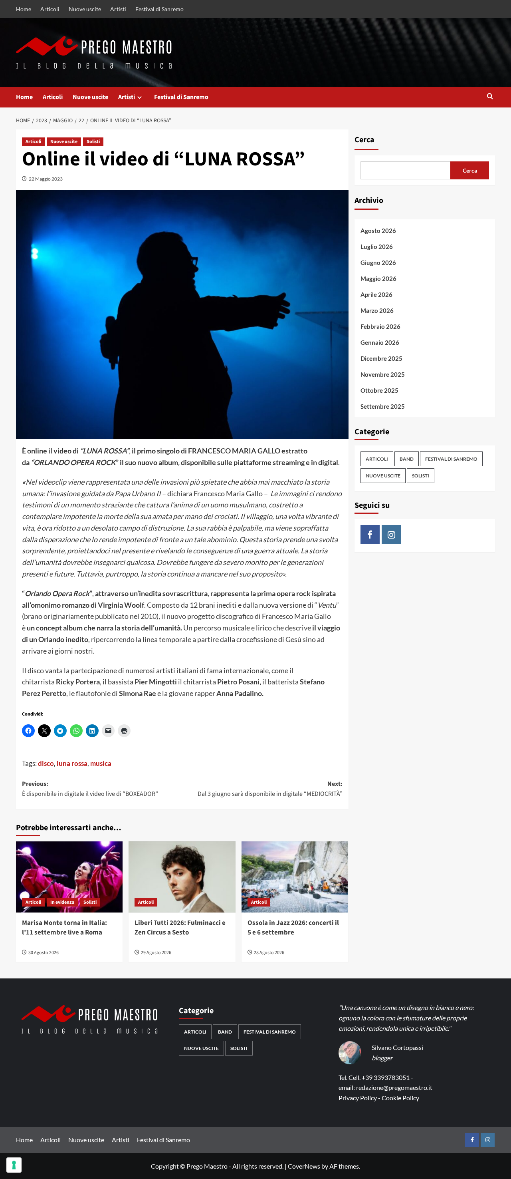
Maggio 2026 (378, 278)
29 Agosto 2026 (156, 952)
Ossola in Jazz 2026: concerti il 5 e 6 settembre (293, 927)
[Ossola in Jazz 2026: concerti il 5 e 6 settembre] (295, 877)
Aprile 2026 (376, 294)
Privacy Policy (358, 1097)
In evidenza (62, 902)
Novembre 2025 (382, 374)
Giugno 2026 (378, 262)
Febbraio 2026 (380, 326)
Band (407, 459)
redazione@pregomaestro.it (394, 1087)
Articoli (49, 9)
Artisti (118, 9)
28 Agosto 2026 (269, 952)
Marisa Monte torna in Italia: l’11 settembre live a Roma (64, 927)
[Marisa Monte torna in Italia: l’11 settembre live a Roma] (69, 877)
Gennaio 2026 (379, 342)
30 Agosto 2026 (43, 952)
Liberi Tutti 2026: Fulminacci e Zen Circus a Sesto (180, 927)
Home (23, 9)
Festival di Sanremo (159, 9)
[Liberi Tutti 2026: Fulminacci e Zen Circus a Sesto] (182, 877)
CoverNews (304, 1166)
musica (100, 763)
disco (46, 763)
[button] (490, 97)
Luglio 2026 (376, 246)
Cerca (364, 139)
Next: (270, 789)
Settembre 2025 (382, 406)
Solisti (93, 141)
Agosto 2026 (378, 230)
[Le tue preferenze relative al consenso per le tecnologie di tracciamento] (14, 1165)
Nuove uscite (85, 9)
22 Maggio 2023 (46, 179)
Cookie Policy (400, 1097)
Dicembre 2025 (381, 358)
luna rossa (72, 763)
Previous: (90, 789)
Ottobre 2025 (379, 390)
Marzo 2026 (377, 310)
